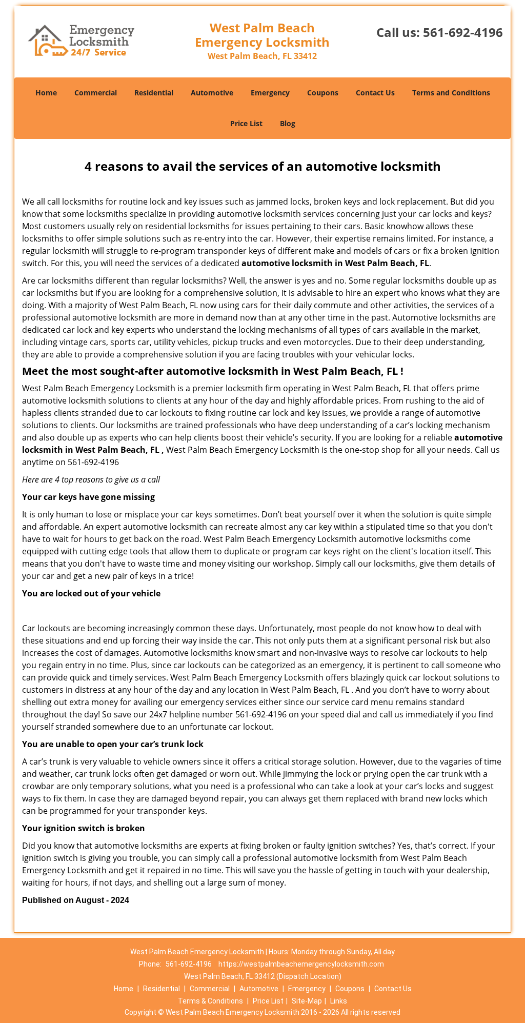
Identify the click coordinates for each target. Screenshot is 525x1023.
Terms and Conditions (451, 92)
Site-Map (307, 1001)
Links (338, 1001)
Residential (153, 92)
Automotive (212, 92)
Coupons (322, 92)
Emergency (270, 92)
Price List (246, 123)
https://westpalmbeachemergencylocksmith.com (301, 964)
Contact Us (375, 92)
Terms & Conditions (210, 1001)
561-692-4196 (463, 32)
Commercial (95, 92)
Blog (287, 123)
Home (46, 92)
